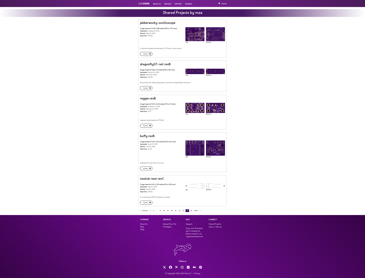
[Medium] (194, 267)
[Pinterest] (200, 267)
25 (191, 211)
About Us (157, 4)
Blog (142, 227)
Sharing (188, 4)
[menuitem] (146, 53)
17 (160, 211)
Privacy (197, 273)
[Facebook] (170, 267)
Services (167, 4)
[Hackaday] (176, 267)
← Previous (144, 211)
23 (183, 211)
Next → (196, 211)
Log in (224, 4)
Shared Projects (215, 224)
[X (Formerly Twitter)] (164, 267)
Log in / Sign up (215, 227)
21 (175, 211)
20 (172, 211)
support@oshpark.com (194, 236)
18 (164, 211)
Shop (142, 229)
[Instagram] (182, 267)
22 (179, 211)
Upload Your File (169, 224)
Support (178, 4)
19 (168, 211)
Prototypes (167, 227)
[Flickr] (188, 267)
